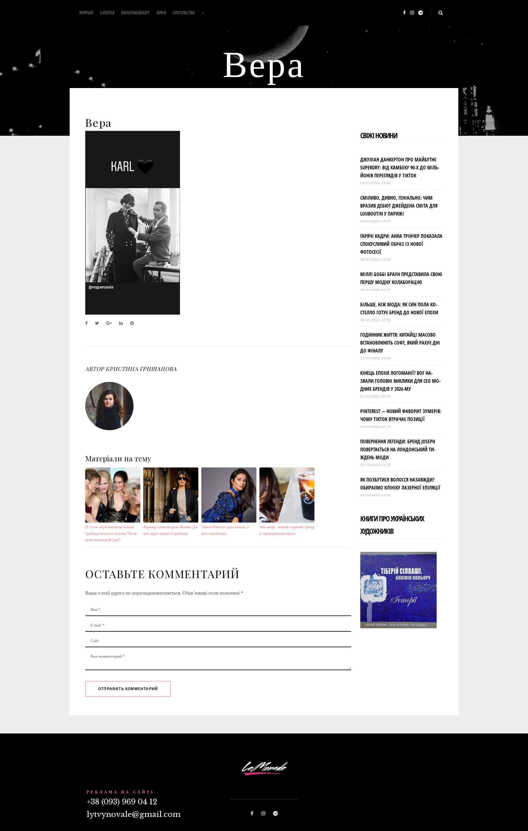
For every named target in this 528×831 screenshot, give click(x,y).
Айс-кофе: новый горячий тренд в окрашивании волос (286, 530)
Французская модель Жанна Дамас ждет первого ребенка (170, 530)
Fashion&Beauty (135, 12)
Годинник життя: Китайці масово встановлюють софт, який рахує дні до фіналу (400, 342)
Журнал (86, 12)
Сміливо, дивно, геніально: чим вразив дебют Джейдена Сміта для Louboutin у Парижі (399, 205)
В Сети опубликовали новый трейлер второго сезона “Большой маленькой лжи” (111, 533)
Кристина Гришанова (140, 368)
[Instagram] (412, 13)
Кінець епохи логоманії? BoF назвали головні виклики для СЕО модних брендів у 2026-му (400, 381)
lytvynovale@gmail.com (134, 814)
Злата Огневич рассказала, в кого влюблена (225, 530)
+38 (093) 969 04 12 (122, 801)
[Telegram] (420, 13)
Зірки (161, 12)
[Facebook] (404, 13)
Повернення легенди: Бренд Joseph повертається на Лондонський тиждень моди (397, 449)
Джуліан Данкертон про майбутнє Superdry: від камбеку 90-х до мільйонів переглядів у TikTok (399, 167)
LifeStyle (107, 12)
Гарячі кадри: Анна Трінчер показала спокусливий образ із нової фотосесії (401, 244)
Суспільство (184, 12)
